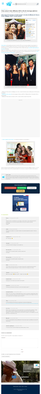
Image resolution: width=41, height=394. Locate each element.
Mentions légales (15, 386)
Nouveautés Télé (3, 9)
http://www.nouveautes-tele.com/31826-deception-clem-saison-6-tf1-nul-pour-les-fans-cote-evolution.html (22, 303)
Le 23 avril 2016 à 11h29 (14, 318)
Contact (20, 386)
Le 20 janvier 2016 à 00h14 (13, 229)
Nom (22, 349)
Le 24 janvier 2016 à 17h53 (16, 236)
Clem (6, 9)
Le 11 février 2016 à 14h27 (14, 243)
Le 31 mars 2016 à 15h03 (12, 300)
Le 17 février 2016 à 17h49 (16, 257)
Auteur (23, 386)
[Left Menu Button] (3, 3)
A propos (25, 386)
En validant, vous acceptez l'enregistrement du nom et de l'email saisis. (10, 354)
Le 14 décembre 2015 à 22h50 (13, 218)
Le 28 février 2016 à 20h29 (15, 285)
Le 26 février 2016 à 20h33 (14, 272)
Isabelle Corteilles (15, 12)
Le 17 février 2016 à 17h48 (16, 249)
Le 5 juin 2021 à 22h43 (18, 325)
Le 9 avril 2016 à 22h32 (14, 308)
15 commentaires (25, 12)
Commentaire (3, 337)
